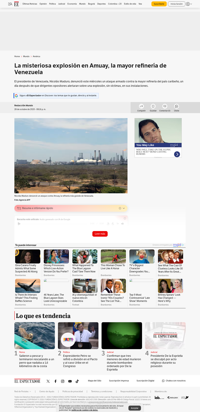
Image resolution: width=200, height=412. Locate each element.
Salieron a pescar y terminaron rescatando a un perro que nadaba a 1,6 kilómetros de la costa (36, 361)
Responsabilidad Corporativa (133, 391)
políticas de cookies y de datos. (85, 410)
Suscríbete (159, 4)
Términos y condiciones (101, 391)
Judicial (110, 352)
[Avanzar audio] (113, 223)
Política (66, 352)
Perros (22, 352)
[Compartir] (141, 107)
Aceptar (134, 408)
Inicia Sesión (177, 4)
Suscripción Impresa (119, 380)
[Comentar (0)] (164, 107)
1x (118, 223)
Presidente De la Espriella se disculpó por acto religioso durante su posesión (167, 361)
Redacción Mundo (23, 105)
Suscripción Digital (145, 380)
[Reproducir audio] (19, 224)
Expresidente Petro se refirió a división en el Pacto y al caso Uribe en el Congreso (80, 361)
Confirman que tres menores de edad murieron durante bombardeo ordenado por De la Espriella (124, 362)
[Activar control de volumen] (122, 224)
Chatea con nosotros (176, 380)
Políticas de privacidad (72, 391)
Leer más (100, 233)
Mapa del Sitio (94, 380)
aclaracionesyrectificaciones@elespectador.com (108, 402)
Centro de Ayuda (46, 391)
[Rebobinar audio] (108, 223)
